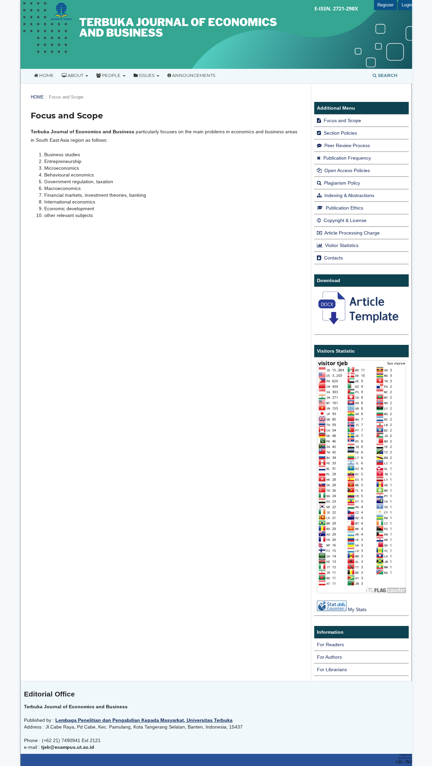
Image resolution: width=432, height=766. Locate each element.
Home (46, 75)
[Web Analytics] (332, 609)
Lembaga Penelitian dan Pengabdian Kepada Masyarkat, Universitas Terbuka (144, 720)
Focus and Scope (341, 120)
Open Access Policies (346, 170)
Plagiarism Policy (341, 183)
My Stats (357, 609)
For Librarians (332, 669)
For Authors (329, 657)
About (75, 75)
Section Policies (339, 133)
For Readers (330, 644)
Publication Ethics (343, 208)
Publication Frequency (346, 158)
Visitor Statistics (341, 245)
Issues (147, 75)
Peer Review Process (346, 145)
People (111, 75)
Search (387, 75)
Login (407, 4)
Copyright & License (344, 220)
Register (385, 4)
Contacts (333, 258)
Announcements (193, 75)
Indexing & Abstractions (348, 195)
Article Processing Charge (351, 233)
